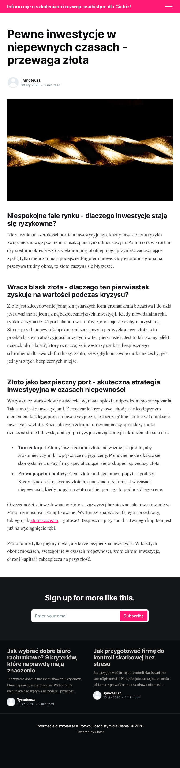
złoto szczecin (44, 520)
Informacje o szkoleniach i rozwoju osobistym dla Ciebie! (69, 6)
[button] (169, 6)
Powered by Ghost (90, 732)
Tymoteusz (31, 80)
